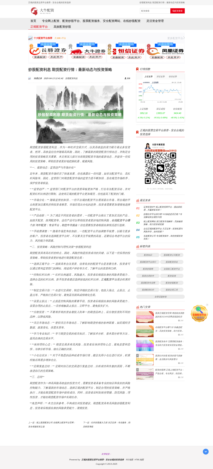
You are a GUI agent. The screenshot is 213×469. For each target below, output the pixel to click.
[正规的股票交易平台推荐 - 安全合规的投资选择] (42, 11)
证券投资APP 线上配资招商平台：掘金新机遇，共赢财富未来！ (162, 208)
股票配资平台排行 (148, 261)
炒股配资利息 (71, 78)
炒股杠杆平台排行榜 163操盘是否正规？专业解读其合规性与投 (162, 215)
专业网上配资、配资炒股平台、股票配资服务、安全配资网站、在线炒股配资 (91, 21)
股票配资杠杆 (148, 289)
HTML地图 (139, 459)
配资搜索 (178, 11)
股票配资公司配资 (172, 255)
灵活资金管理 (155, 21)
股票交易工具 (172, 289)
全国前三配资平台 (172, 268)
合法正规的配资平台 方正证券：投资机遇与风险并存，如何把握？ (163, 230)
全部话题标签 (160, 296)
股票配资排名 (172, 261)
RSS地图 (129, 459)
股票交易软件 (148, 275)
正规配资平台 (39, 27)
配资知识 (148, 255)
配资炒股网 (148, 268)
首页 (33, 21)
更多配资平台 (175, 38)
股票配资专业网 (148, 282)
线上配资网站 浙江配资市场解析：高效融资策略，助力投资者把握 (163, 223)
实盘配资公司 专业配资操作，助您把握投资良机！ (163, 237)
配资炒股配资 (172, 282)
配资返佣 (172, 275)
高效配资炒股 (62, 27)
